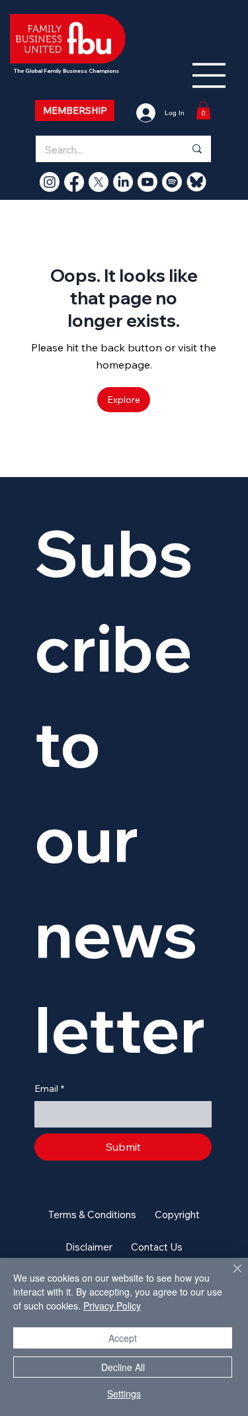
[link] (203, 110)
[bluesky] (196, 182)
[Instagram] (50, 182)
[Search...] (196, 149)
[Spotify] (172, 182)
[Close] (229, 1276)
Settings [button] (124, 1393)
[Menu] (209, 75)
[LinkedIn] (123, 182)
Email (49, 1088)
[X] (98, 182)
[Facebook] (74, 182)
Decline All (123, 1367)
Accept (122, 1338)
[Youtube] (147, 182)
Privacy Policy (112, 1305)
